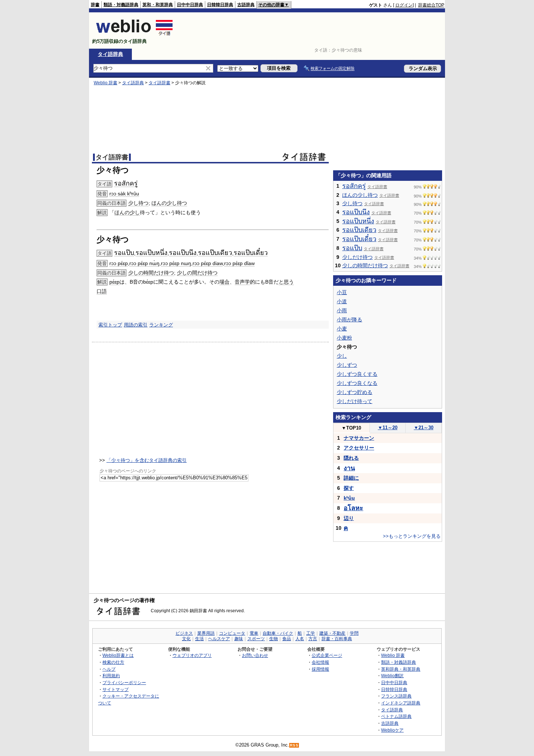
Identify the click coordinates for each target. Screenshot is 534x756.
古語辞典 (246, 5)
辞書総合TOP (431, 5)
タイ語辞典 (110, 54)
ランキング (161, 325)
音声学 (242, 282)
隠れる (351, 458)
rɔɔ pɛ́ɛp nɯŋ (176, 263)
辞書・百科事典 (336, 639)
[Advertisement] (312, 30)
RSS (294, 745)
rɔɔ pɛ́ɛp (118, 263)
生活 (199, 639)
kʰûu (349, 498)
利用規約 (111, 675)
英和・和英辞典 (157, 5)
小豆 (342, 292)
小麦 (342, 329)
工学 (310, 633)
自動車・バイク (278, 633)
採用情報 (320, 669)
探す (349, 488)
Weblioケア (392, 730)
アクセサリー (359, 448)
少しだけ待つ (357, 257)
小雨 (342, 310)
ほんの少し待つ (169, 203)
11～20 (387, 427)
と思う (286, 282)
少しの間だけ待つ (197, 273)
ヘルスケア (219, 639)
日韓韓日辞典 (220, 5)
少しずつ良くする (357, 374)
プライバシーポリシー (124, 682)
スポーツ (256, 639)
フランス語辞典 (396, 696)
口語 (102, 291)
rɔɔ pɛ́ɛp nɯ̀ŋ (144, 263)
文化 (186, 639)
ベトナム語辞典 (396, 716)
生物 (273, 639)
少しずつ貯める (354, 392)
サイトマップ (115, 689)
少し (342, 356)
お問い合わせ (255, 655)
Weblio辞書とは (118, 655)
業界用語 (206, 633)
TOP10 (351, 428)
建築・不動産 (332, 633)
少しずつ (347, 365)
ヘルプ (109, 669)
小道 (342, 301)
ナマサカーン (359, 438)
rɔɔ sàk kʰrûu (124, 193)
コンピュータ (232, 633)
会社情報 (320, 662)
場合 (224, 282)
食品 (286, 639)
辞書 (95, 5)
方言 (312, 639)
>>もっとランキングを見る (412, 536)
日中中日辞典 (190, 5)
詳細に (351, 478)
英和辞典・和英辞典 (400, 669)
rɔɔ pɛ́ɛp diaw (208, 263)
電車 (254, 633)
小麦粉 (344, 338)
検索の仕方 (113, 662)
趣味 (238, 639)
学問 (354, 633)
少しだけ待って (354, 401)
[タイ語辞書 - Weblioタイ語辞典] (134, 35)
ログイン (404, 5)
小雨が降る (349, 319)
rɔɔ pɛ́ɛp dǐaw (239, 263)
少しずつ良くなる (357, 383)
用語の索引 (135, 325)
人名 (299, 639)
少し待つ (138, 203)
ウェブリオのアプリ (192, 655)
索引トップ (110, 325)
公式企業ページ (327, 655)
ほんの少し (127, 212)
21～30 (423, 427)
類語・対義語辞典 (121, 5)
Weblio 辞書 (105, 83)
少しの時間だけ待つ (151, 273)
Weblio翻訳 (392, 675)
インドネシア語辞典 (400, 702)
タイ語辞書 (159, 83)
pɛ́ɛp (114, 282)
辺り (349, 518)
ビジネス (184, 633)
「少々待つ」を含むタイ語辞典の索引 (146, 460)
